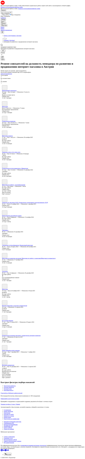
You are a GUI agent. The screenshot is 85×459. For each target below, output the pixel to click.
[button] (2, 27)
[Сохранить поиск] (2, 57)
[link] (3, 23)
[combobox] (8, 47)
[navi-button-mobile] (2, 32)
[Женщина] (4, 103)
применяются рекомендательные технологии (33, 445)
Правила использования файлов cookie (29, 8)
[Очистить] (3, 50)
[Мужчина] (4, 87)
